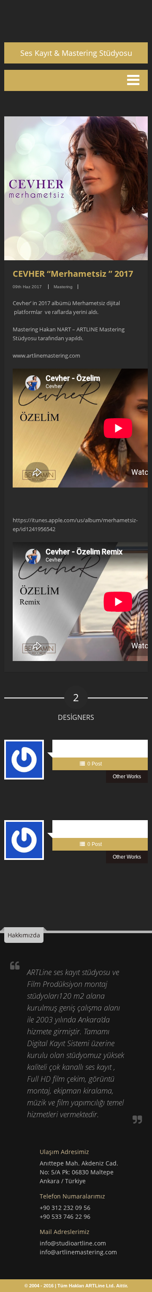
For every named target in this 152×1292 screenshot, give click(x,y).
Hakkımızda (24, 935)
